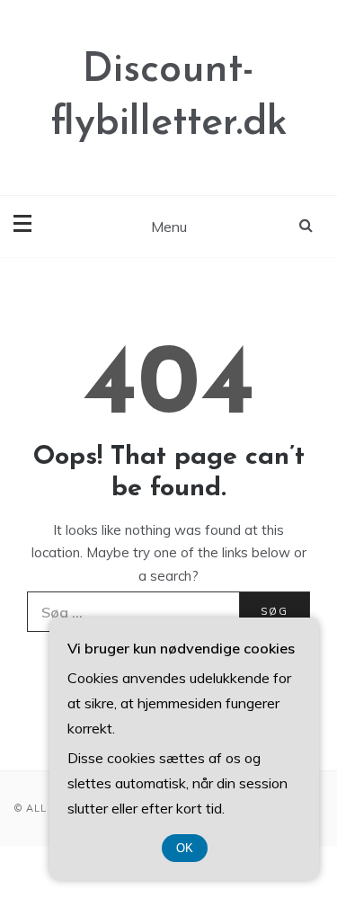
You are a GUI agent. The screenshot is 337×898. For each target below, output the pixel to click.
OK (184, 848)
